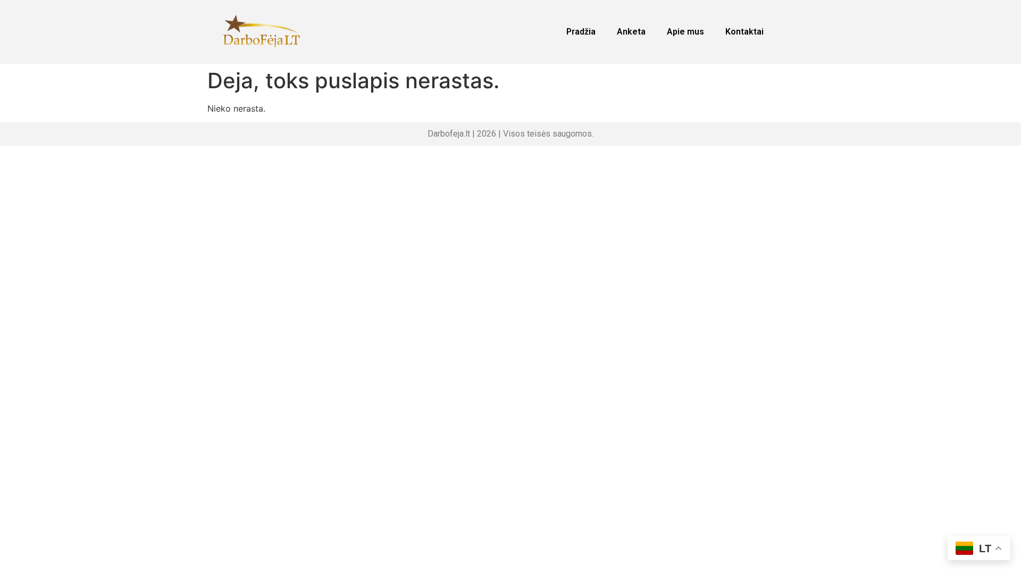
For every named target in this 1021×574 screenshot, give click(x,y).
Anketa (631, 32)
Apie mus (685, 32)
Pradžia (581, 32)
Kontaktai (744, 32)
